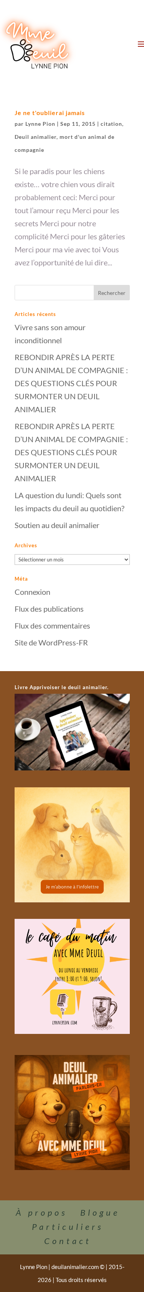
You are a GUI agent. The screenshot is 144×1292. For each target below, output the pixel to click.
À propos (42, 1212)
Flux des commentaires (52, 625)
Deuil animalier (35, 136)
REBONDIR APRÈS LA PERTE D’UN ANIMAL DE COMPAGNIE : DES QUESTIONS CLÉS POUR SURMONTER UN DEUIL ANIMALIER (71, 383)
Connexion (32, 591)
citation (111, 123)
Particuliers (68, 1226)
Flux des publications (49, 608)
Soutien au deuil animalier (57, 525)
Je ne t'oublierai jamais (50, 112)
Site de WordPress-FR (51, 642)
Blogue (100, 1212)
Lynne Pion (40, 123)
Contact (67, 1241)
